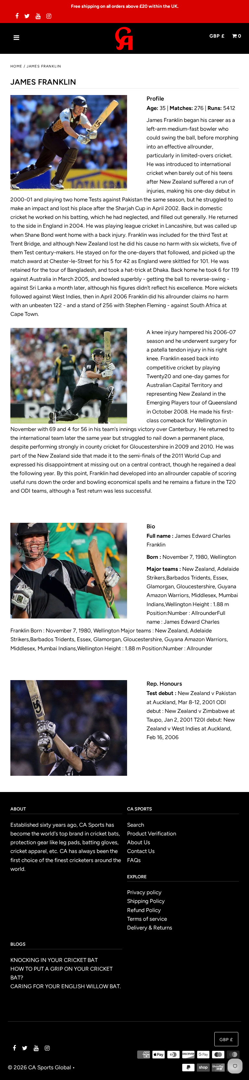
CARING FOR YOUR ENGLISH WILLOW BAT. (65, 986)
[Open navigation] (16, 38)
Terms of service (147, 919)
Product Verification (151, 833)
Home (16, 66)
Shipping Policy (146, 901)
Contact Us (141, 851)
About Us (138, 842)
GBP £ (217, 36)
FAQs (134, 860)
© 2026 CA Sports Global (39, 1067)
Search (135, 825)
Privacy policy (144, 892)
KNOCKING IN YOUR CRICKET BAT (54, 960)
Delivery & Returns (149, 927)
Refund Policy (144, 910)
